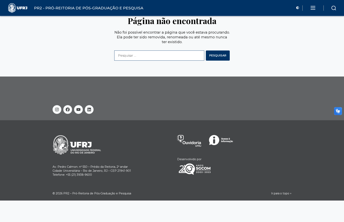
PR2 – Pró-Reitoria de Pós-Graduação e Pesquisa (97, 193)
